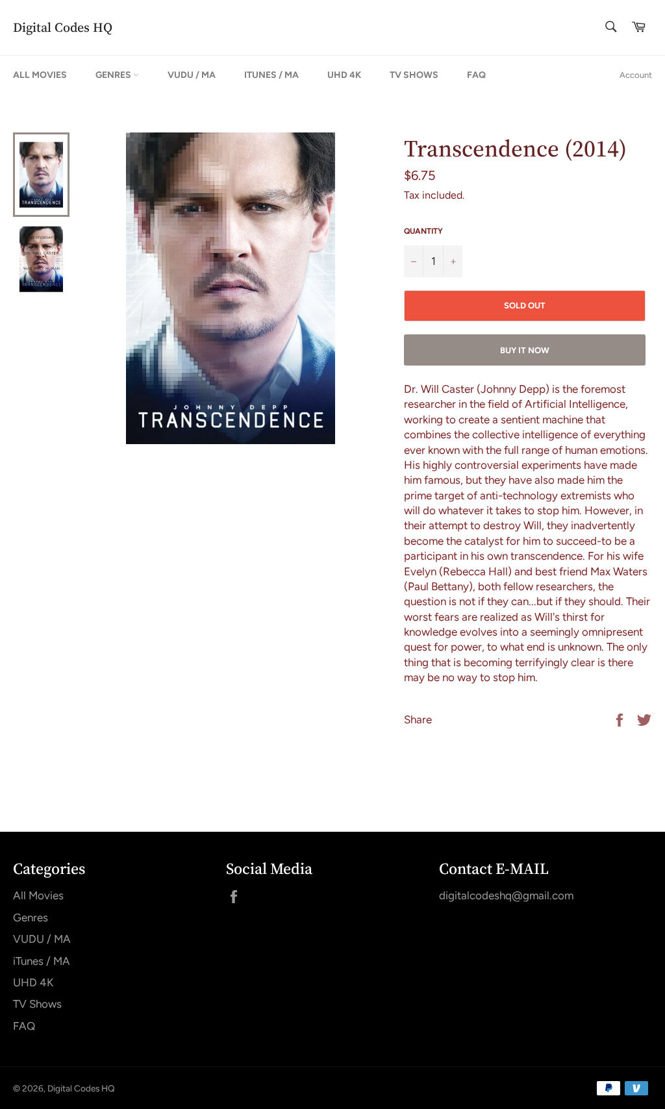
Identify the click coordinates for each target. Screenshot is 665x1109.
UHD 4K (344, 75)
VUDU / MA (192, 75)
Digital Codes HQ (62, 27)
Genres (114, 75)
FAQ (476, 75)
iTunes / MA (271, 75)
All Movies (40, 75)
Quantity (423, 231)
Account (636, 75)
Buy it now (524, 350)
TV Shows (414, 75)
